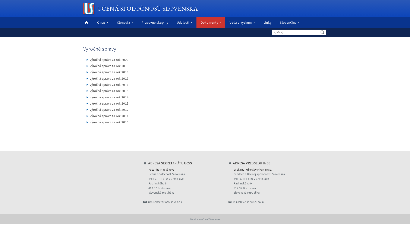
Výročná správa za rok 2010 (109, 122)
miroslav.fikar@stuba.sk (248, 202)
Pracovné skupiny (155, 22)
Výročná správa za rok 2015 (109, 91)
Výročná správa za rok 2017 (109, 78)
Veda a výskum (241, 22)
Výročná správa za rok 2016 (109, 85)
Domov (86, 22)
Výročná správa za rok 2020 (109, 60)
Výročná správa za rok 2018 (109, 72)
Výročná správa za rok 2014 (109, 97)
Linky (268, 22)
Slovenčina (288, 22)
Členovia (124, 22)
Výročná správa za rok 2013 (109, 103)
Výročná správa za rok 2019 (109, 66)
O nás (101, 22)
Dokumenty (210, 22)
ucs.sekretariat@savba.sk (165, 202)
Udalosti (183, 22)
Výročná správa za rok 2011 (109, 116)
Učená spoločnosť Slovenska (147, 8)
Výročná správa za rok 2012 (109, 110)
